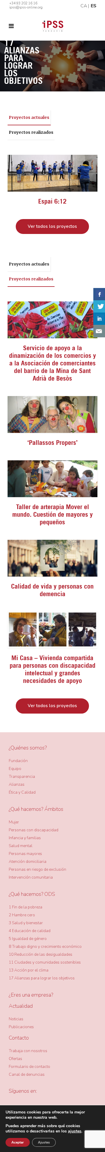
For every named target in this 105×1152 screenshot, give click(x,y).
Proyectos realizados (31, 132)
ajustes (74, 1131)
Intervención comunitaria (31, 877)
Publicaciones (21, 1027)
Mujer (14, 822)
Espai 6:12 (52, 201)
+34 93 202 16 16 (23, 3)
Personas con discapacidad (33, 830)
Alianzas (16, 784)
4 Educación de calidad (29, 931)
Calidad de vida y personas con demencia (52, 590)
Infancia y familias (25, 838)
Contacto (19, 1037)
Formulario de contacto (29, 1066)
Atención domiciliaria (27, 861)
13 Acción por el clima (28, 970)
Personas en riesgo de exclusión (37, 869)
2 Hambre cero (22, 915)
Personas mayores (25, 853)
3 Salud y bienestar (26, 923)
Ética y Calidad (22, 792)
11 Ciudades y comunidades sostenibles (45, 962)
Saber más (52, 173)
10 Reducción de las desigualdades (40, 954)
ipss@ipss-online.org (26, 7)
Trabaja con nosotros (28, 1051)
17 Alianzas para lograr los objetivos (42, 978)
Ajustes (44, 1142)
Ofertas (15, 1058)
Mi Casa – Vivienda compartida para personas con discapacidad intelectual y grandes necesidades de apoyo (52, 669)
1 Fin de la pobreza (25, 907)
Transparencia (22, 776)
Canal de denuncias (27, 1074)
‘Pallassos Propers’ (52, 442)
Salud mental (20, 846)
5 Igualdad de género (28, 938)
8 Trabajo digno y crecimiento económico (45, 946)
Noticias (16, 1019)
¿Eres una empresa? (31, 994)
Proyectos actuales (29, 117)
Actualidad (21, 1005)
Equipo (15, 768)
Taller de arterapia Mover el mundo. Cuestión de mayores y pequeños (52, 514)
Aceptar (17, 1142)
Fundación (18, 761)
